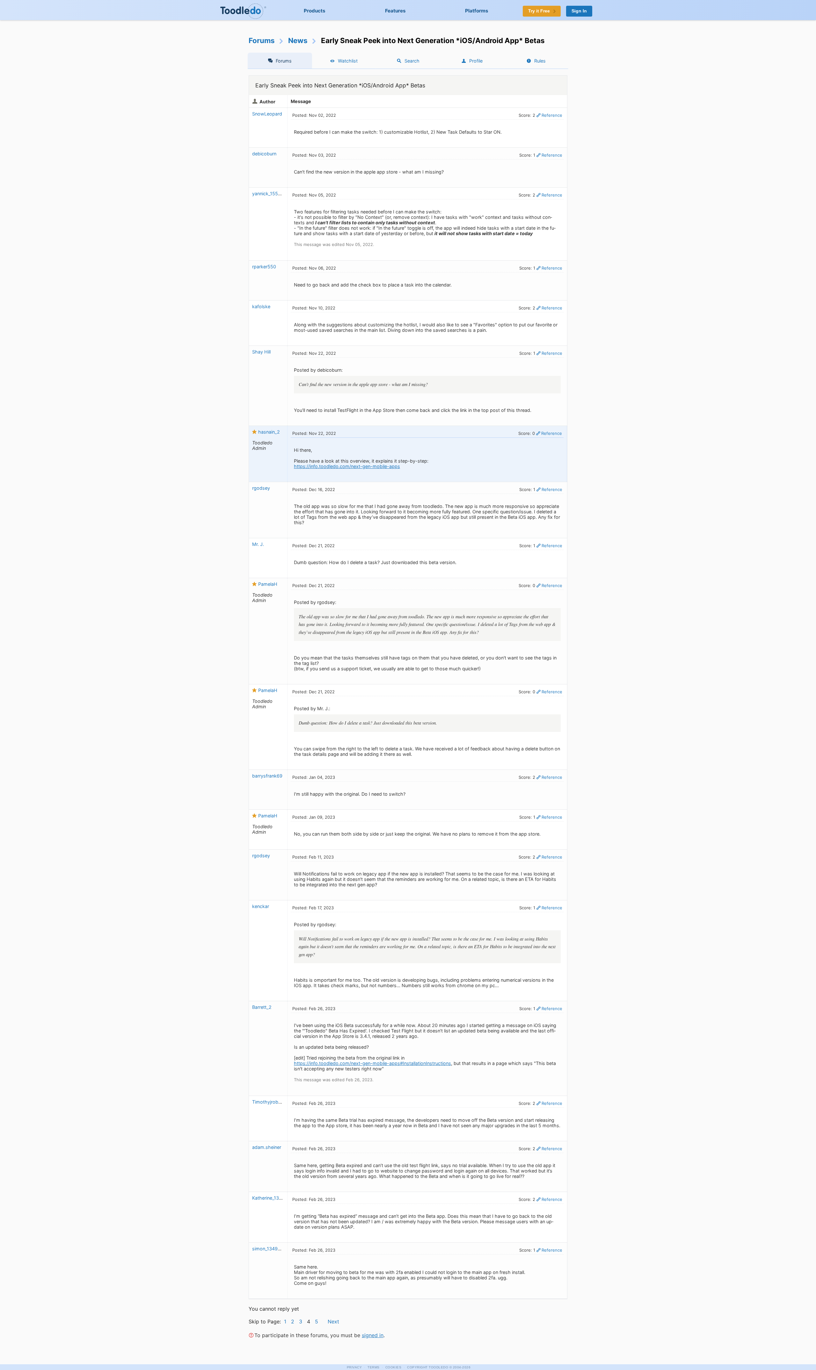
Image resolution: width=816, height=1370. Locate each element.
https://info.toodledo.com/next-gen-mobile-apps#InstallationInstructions (372, 1063)
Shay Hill (261, 351)
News (298, 40)
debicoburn (264, 153)
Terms (374, 1367)
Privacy (354, 1367)
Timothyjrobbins (269, 1102)
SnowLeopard (267, 113)
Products (314, 11)
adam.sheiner (266, 1147)
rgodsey (261, 488)
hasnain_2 (269, 432)
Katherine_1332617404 (276, 1198)
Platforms (476, 11)
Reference (552, 115)
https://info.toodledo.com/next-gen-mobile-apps (347, 466)
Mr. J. (258, 544)
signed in (372, 1335)
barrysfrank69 (267, 775)
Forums (262, 40)
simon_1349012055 (273, 1248)
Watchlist (348, 60)
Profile (476, 60)
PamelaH (267, 584)
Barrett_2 (262, 1007)
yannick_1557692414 (274, 193)
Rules (540, 60)
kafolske (261, 306)
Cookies (393, 1367)
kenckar (260, 906)
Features (395, 11)
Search (411, 60)
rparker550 (264, 266)
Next (333, 1321)
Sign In (579, 11)
